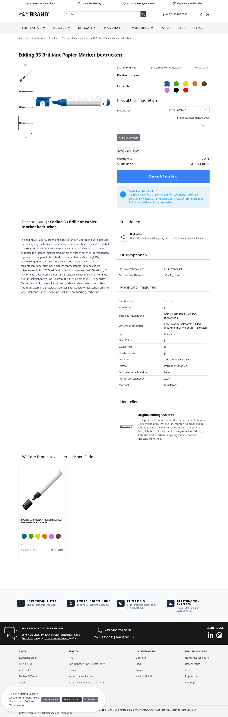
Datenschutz (192, 664)
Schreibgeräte (31, 28)
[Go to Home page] (33, 14)
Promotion (112, 28)
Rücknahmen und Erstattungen (87, 664)
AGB (187, 670)
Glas (28, 248)
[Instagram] (219, 635)
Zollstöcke (25, 670)
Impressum (192, 676)
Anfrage (198, 28)
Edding (54, 37)
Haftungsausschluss (197, 657)
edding (29, 239)
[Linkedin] (211, 635)
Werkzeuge (25, 664)
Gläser (23, 682)
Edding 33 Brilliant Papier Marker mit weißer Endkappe (41, 521)
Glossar (73, 670)
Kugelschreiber (40, 37)
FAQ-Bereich (52, 634)
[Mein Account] (200, 14)
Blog (182, 28)
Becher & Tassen (28, 676)
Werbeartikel (140, 28)
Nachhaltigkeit (144, 676)
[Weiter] (103, 104)
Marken (166, 28)
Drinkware (85, 28)
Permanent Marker (71, 37)
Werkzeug (59, 28)
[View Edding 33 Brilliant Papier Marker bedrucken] (25, 75)
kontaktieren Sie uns (57, 638)
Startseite (23, 37)
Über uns (141, 657)
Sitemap (190, 682)
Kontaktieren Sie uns (81, 676)
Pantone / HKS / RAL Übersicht (86, 682)
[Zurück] (42, 104)
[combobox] (103, 14)
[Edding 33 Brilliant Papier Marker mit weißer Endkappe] (42, 489)
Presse (139, 670)
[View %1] (25, 123)
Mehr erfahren (17, 705)
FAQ (71, 657)
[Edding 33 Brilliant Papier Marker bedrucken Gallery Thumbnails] (25, 101)
